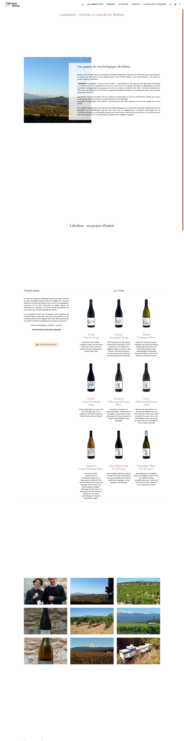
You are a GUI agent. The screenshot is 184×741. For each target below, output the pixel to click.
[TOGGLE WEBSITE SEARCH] (180, 4)
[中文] (175, 4)
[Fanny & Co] (45, 621)
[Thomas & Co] (45, 651)
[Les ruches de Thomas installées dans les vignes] (138, 651)
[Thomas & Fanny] (45, 591)
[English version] (170, 4)
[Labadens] (92, 591)
